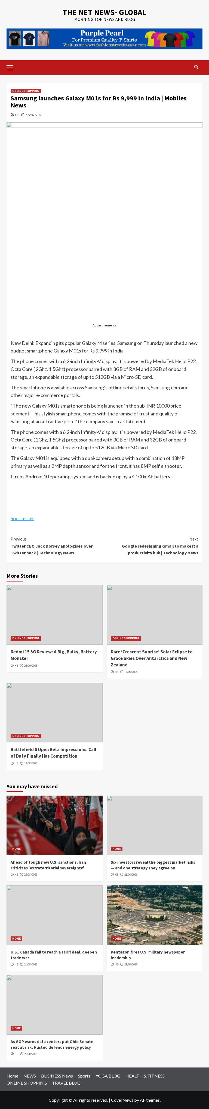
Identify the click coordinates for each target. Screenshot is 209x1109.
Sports (84, 1075)
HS (17, 115)
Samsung (126, 343)
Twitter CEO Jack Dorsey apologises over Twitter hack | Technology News (52, 545)
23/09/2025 (30, 666)
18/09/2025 (130, 672)
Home (12, 1075)
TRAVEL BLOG (66, 1082)
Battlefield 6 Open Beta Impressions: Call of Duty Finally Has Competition (53, 752)
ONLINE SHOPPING (25, 91)
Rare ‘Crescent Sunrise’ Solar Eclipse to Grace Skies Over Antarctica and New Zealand (152, 658)
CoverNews (122, 1099)
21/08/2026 (130, 874)
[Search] (196, 67)
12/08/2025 (30, 763)
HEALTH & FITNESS (145, 1075)
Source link (22, 518)
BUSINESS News (57, 1075)
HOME (16, 849)
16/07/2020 (34, 115)
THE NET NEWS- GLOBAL (104, 12)
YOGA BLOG (108, 1075)
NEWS (29, 1075)
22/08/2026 (30, 874)
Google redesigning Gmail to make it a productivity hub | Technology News (160, 545)
